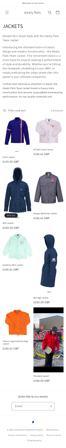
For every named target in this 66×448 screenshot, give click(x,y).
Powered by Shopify (34, 429)
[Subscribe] (50, 406)
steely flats (19, 429)
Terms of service (54, 435)
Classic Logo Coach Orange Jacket (15, 342)
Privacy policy (36, 435)
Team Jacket (9, 157)
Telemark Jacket (41, 376)
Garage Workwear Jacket (45, 213)
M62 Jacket (8, 223)
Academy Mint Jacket (13, 265)
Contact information (17, 435)
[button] (7, 12)
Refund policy (52, 429)
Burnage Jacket (40, 297)
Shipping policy (34, 440)
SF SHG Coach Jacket (43, 149)
